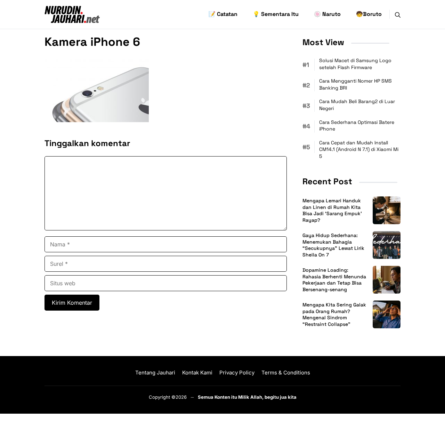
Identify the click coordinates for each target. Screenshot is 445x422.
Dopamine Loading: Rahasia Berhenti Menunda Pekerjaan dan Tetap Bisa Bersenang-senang (334, 280)
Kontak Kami (197, 372)
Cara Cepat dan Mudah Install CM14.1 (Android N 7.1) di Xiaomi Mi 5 (358, 149)
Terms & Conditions (285, 372)
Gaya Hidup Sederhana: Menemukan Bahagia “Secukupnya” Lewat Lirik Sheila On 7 (333, 245)
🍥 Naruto (327, 14)
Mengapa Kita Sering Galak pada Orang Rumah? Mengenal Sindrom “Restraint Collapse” (334, 315)
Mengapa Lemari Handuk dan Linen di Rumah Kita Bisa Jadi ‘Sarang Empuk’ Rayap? (332, 210)
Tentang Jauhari (155, 372)
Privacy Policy (236, 372)
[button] (397, 14)
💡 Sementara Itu (276, 14)
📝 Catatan (223, 14)
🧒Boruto (369, 14)
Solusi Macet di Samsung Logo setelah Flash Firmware (355, 63)
